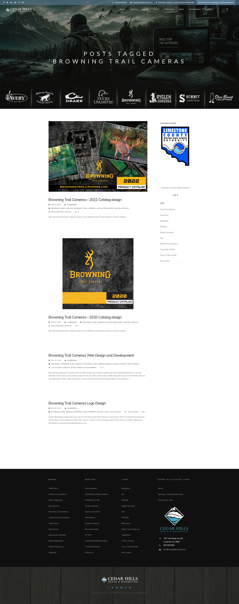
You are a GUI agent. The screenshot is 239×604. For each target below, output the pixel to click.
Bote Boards (54, 506)
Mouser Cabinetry (92, 523)
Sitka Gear (125, 523)
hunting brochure (105, 208)
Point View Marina (167, 237)
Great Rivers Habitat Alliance (97, 494)
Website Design (113, 364)
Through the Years (165, 500)
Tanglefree (125, 535)
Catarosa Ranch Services (59, 517)
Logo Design (56, 367)
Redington (164, 249)
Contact (209, 9)
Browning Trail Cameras (85, 208)
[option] (176, 172)
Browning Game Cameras (62, 208)
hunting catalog (121, 208)
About (122, 9)
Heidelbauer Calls (92, 500)
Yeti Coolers (165, 289)
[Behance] (15, 2)
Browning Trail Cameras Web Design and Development (91, 355)
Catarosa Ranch (168, 216)
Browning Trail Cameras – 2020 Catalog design (85, 317)
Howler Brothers (91, 506)
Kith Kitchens (90, 517)
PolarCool (164, 243)
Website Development (129, 364)
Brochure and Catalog (61, 212)
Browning (55, 364)
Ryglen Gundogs (167, 260)
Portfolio (169, 9)
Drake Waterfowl (56, 541)
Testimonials (195, 9)
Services (133, 9)
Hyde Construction (92, 512)
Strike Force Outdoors (169, 272)
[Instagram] (20, 2)
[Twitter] (8, 2)
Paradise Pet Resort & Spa (96, 541)
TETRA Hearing (127, 541)
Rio (122, 494)
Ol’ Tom (88, 535)
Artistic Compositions (57, 494)
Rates (181, 9)
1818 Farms (53, 488)
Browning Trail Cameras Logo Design (77, 403)
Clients (156, 9)
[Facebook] (4, 2)
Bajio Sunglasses (56, 500)
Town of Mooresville (168, 283)
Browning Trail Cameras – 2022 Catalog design (85, 199)
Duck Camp (53, 529)
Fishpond (52, 552)
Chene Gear (53, 523)
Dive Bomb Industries (57, 535)
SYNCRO (125, 517)
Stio (161, 266)
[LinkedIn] (12, 2)
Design (145, 9)
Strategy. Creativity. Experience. (170, 494)
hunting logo (103, 412)
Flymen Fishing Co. (56, 547)
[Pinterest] (23, 2)
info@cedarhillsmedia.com (142, 2)
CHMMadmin (72, 204)
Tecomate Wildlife (167, 277)
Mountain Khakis (91, 529)
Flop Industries (91, 488)
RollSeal (163, 255)
